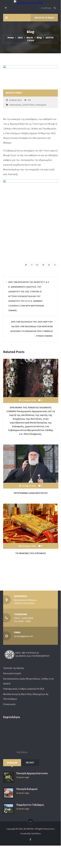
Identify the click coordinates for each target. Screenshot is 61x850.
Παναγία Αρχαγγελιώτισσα (32, 773)
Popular (12, 762)
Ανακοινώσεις (16, 104)
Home (10, 37)
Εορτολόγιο (22, 752)
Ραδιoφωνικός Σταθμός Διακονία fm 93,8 (23, 688)
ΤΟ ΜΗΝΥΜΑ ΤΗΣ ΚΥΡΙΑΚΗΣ (30, 553)
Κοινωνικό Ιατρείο (12, 673)
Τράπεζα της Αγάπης (13, 668)
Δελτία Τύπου (29, 104)
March (30, 37)
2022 (20, 37)
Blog (39, 37)
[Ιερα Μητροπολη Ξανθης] (28, 2)
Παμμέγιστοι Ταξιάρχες (30, 804)
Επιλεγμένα (41, 104)
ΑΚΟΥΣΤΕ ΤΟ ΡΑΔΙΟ (44, 17)
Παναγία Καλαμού (26, 789)
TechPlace (36, 833)
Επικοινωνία (9, 704)
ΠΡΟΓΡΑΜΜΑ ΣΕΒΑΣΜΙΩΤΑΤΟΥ (31, 492)
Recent (30, 762)
